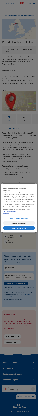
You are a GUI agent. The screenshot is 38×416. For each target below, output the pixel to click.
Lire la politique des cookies (10, 211)
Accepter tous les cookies (19, 228)
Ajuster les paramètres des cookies (19, 218)
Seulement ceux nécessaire (19, 223)
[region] (19, 208)
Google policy (6, 213)
